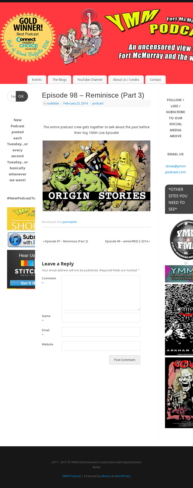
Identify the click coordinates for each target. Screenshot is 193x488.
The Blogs (59, 80)
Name (46, 318)
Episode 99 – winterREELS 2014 (127, 241)
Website (47, 344)
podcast (98, 103)
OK (20, 96)
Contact (155, 80)
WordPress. (123, 476)
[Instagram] (185, 244)
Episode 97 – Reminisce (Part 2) (65, 241)
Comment (47, 280)
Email (45, 332)
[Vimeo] (185, 263)
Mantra (106, 476)
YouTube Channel (89, 80)
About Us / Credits (126, 80)
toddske (53, 103)
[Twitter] (185, 224)
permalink (70, 222)
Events (37, 80)
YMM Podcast (71, 476)
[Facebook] (185, 234)
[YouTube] (185, 253)
